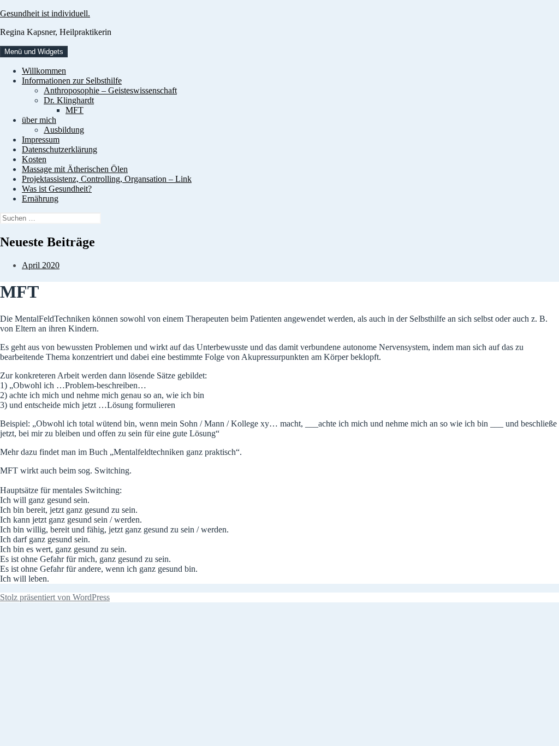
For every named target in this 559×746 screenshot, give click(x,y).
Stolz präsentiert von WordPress (55, 597)
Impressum (41, 139)
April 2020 (41, 265)
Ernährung (40, 198)
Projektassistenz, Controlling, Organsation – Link (107, 178)
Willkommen (44, 70)
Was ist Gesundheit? (57, 188)
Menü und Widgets (33, 52)
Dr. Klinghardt (69, 100)
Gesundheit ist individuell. (45, 13)
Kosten (34, 159)
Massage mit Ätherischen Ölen (75, 169)
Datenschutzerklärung (59, 149)
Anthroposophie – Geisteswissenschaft (110, 90)
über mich (39, 120)
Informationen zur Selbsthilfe (72, 80)
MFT (75, 110)
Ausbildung (64, 129)
